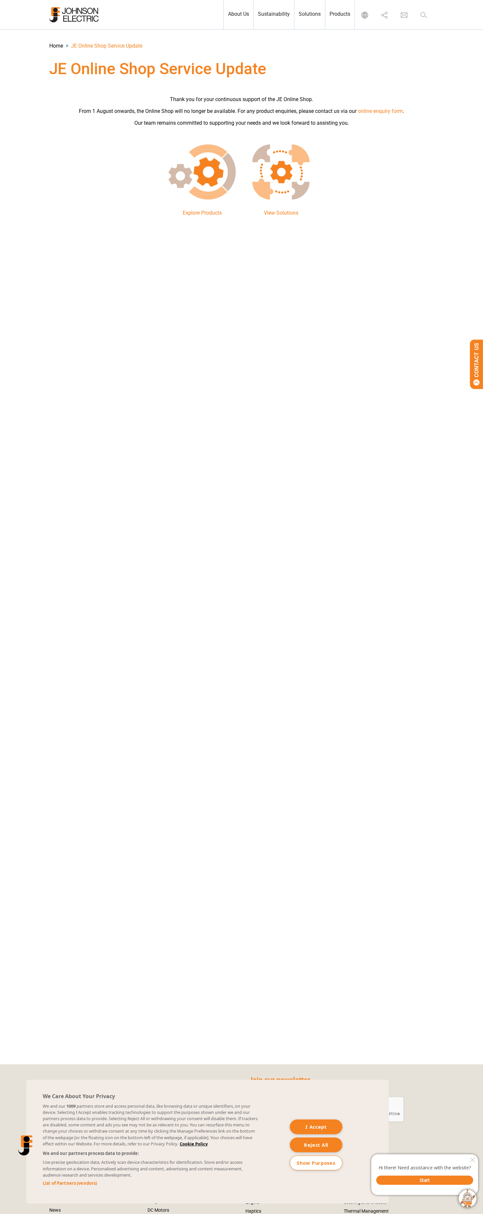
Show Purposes (316, 1163)
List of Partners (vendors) (70, 1183)
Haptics (253, 1211)
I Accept (316, 1127)
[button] (56, 46)
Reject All (316, 1145)
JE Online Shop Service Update (106, 46)
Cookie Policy (194, 1144)
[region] (207, 1141)
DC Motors (158, 1210)
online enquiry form (380, 111)
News (55, 1210)
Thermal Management (366, 1211)
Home (56, 46)
